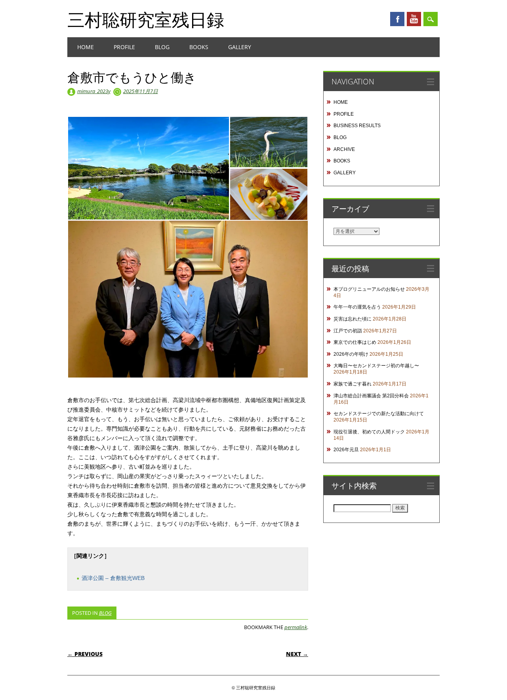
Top (488, 681)
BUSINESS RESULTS (357, 125)
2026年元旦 (346, 449)
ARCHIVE (344, 149)
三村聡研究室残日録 (145, 19)
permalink (295, 627)
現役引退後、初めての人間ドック (369, 432)
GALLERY (239, 47)
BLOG (162, 47)
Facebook (397, 19)
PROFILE (124, 47)
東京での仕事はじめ (355, 342)
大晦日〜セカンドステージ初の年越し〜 (376, 365)
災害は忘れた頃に (353, 319)
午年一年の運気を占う (357, 307)
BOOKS (198, 47)
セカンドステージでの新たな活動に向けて (379, 413)
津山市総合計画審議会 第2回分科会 (371, 396)
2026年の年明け (351, 354)
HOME (85, 47)
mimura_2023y (94, 91)
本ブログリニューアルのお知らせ (369, 289)
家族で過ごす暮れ (353, 384)
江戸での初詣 (348, 331)
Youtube (414, 19)
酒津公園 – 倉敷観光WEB (113, 578)
